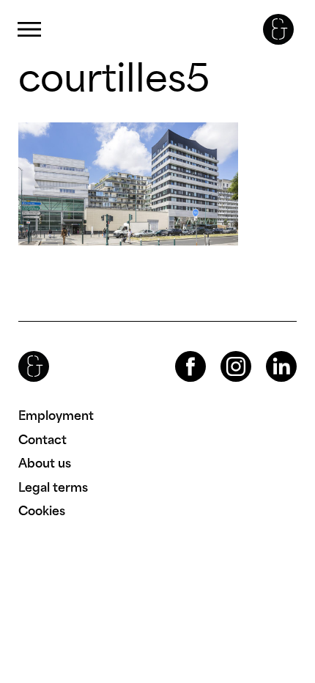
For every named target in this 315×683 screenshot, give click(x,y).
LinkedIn (268, 351)
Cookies (41, 510)
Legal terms (53, 487)
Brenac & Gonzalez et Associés (278, 29)
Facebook (178, 351)
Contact (42, 439)
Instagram (222, 351)
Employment (56, 415)
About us (44, 463)
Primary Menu (29, 29)
